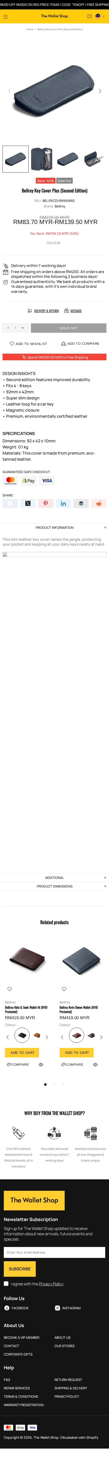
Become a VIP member (21, 1337)
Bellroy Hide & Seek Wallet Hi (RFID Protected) (26, 1009)
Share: (8, 495)
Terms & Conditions (21, 1396)
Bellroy (60, 206)
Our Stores (65, 1346)
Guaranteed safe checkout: (27, 472)
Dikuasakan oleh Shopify (79, 1437)
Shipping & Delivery (71, 1388)
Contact (11, 1346)
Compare (20, 1064)
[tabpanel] (27, 1007)
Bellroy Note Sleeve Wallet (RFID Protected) (79, 1009)
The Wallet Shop (54, 16)
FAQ (7, 1380)
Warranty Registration (24, 1405)
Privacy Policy (51, 1284)
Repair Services (17, 1388)
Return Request (68, 1380)
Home (29, 29)
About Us (62, 1337)
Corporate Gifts (18, 1354)
